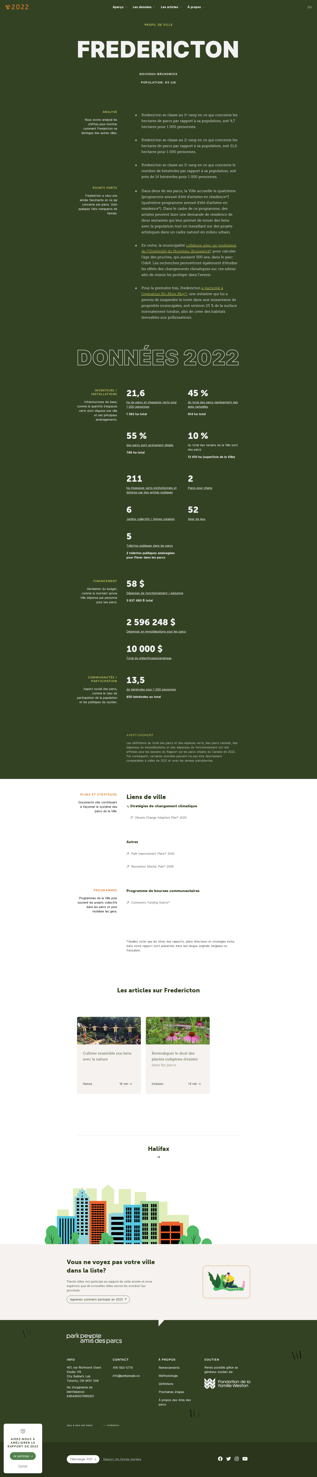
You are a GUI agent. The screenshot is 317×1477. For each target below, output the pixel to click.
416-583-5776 (123, 1367)
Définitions (166, 1384)
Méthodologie (168, 1376)
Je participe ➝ (23, 1456)
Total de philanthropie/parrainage (149, 658)
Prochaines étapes (171, 1392)
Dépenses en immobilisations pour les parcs (156, 631)
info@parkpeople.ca (126, 1376)
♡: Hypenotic (111, 1425)
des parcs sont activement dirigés (149, 445)
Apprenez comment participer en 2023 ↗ (98, 1299)
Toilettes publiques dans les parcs (149, 545)
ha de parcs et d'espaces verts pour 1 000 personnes (151, 404)
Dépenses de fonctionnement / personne (154, 593)
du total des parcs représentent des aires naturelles (213, 404)
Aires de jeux (196, 519)
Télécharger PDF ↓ (83, 1459)
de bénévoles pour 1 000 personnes (151, 689)
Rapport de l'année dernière (122, 1459)
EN (309, 7)
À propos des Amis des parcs (175, 1402)
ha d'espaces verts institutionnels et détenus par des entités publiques (151, 490)
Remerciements (169, 1367)
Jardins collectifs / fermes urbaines (150, 519)
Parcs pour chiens (200, 488)
